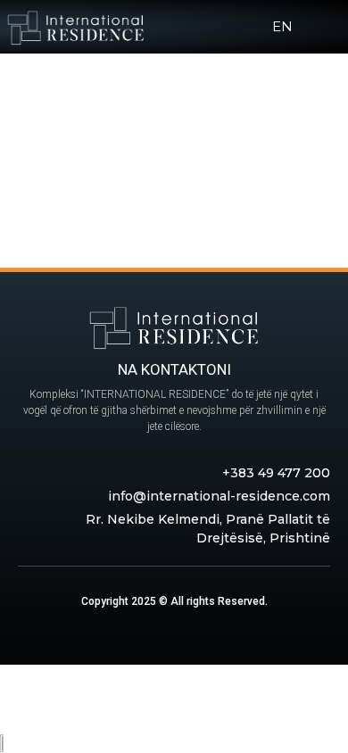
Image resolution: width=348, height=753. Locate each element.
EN (282, 26)
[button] (318, 26)
